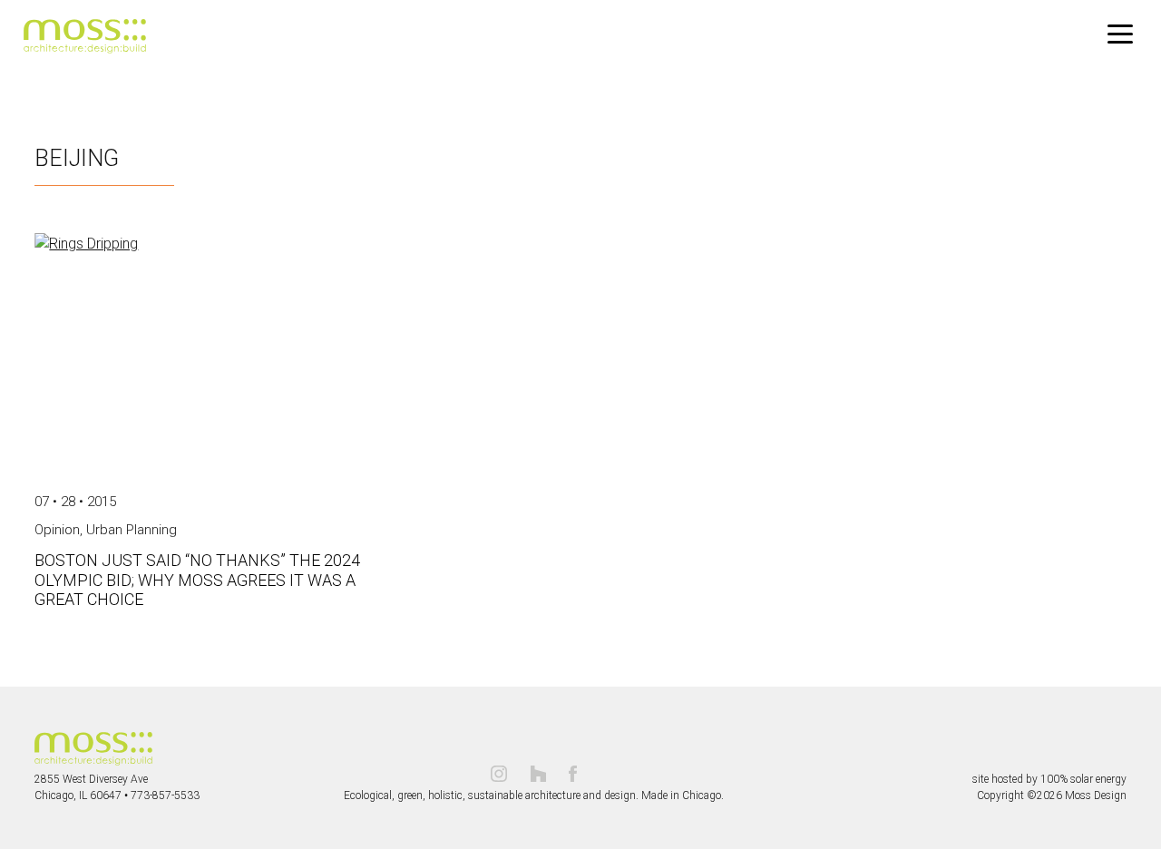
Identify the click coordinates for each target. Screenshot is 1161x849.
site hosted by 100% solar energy (1049, 779)
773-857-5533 (165, 795)
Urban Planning (131, 530)
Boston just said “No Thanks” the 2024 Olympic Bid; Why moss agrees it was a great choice (197, 580)
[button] (1120, 34)
